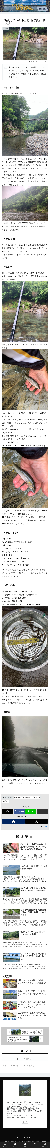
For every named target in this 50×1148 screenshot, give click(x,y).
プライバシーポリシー (25, 1137)
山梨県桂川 (28, 798)
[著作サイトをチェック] (13, 821)
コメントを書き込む (25, 1059)
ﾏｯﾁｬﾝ (25, 1099)
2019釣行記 (8, 798)
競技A (38, 798)
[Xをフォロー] (36, 821)
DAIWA (18, 798)
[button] (42, 811)
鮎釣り (6, 801)
